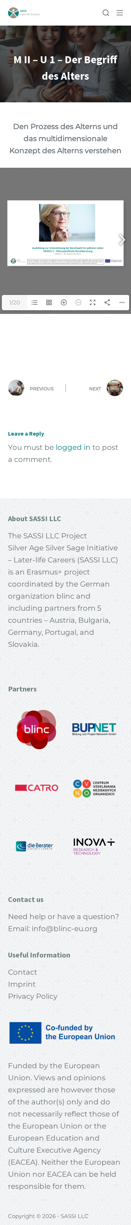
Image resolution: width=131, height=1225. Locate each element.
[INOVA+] (94, 846)
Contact (22, 972)
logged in (73, 447)
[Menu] (119, 13)
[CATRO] (37, 788)
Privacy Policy (32, 996)
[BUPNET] (94, 729)
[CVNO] (94, 788)
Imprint (22, 984)
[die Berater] (37, 846)
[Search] (106, 13)
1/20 (14, 302)
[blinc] (37, 729)
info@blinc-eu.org (65, 928)
